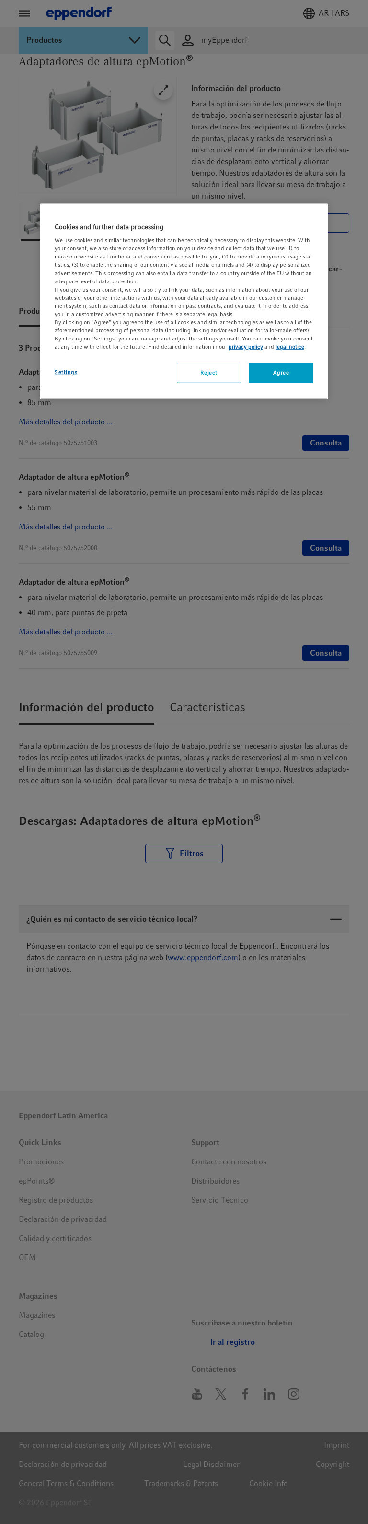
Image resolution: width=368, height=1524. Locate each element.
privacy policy (246, 346)
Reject (208, 372)
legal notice (290, 346)
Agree (281, 372)
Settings (66, 372)
